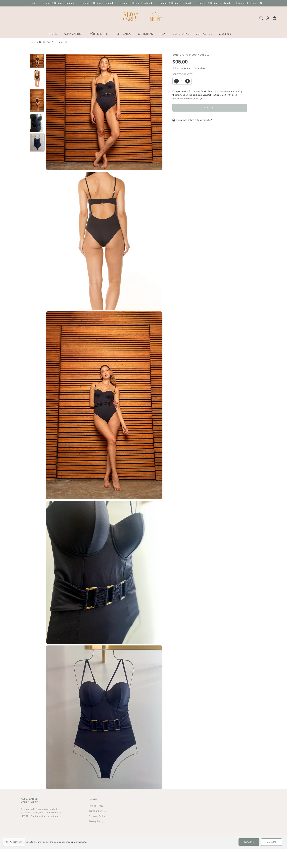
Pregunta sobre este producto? (194, 120)
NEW (162, 34)
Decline (249, 842)
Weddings (225, 34)
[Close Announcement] (261, 3)
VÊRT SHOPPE (99, 34)
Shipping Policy (97, 816)
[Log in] (268, 18)
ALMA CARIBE (73, 34)
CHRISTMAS (145, 34)
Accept (271, 842)
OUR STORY (180, 34)
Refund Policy (96, 805)
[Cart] (274, 18)
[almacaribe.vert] (143, 18)
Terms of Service (97, 810)
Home (33, 42)
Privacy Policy (96, 821)
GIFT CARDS (123, 34)
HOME (53, 34)
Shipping (177, 68)
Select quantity (182, 74)
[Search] (261, 18)
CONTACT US (204, 34)
